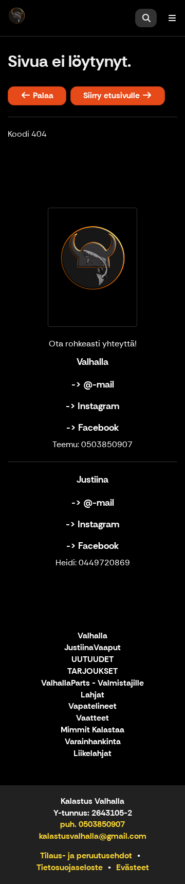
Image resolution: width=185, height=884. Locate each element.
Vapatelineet (92, 706)
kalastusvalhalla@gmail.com (92, 836)
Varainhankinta (93, 742)
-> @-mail (92, 384)
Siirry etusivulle (112, 95)
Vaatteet (92, 718)
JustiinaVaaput (92, 648)
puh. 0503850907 (92, 824)
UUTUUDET (92, 660)
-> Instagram (92, 406)
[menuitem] (146, 18)
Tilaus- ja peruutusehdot (86, 855)
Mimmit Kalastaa (92, 730)
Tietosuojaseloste (69, 867)
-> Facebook (92, 427)
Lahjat (92, 695)
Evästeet (132, 867)
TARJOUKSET (92, 671)
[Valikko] (172, 18)
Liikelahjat (92, 754)
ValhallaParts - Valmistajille (92, 683)
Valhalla (92, 636)
